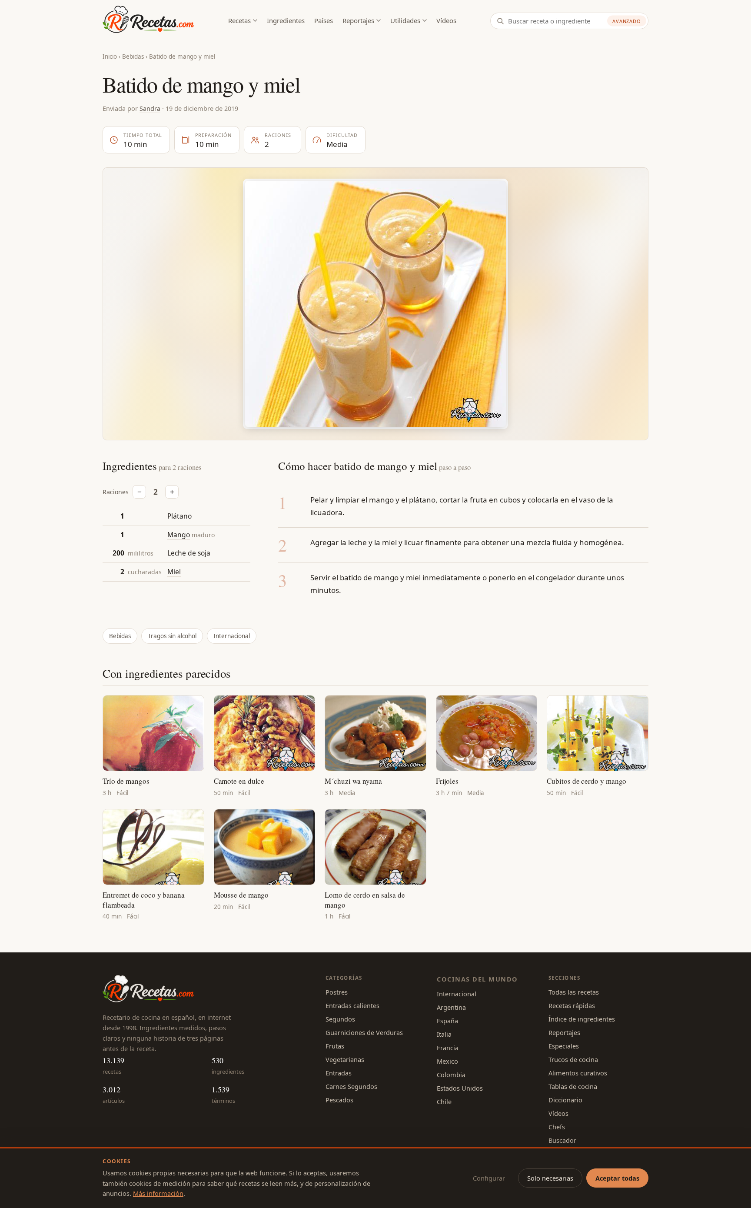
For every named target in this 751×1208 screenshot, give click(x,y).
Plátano (179, 516)
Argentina (451, 1007)
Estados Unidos (460, 1088)
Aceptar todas (617, 1178)
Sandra (150, 108)
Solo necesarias (550, 1178)
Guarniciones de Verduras (364, 1032)
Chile (444, 1101)
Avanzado (626, 21)
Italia (444, 1034)
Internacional (231, 636)
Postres (337, 992)
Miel (174, 571)
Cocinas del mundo (477, 979)
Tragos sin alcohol (172, 636)
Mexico (447, 1061)
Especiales (563, 1046)
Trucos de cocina (573, 1059)
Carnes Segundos (351, 1086)
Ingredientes (286, 20)
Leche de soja (188, 553)
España (447, 1020)
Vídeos (446, 20)
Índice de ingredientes (581, 1019)
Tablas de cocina (572, 1086)
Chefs (556, 1126)
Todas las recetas (573, 992)
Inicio (110, 56)
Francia (448, 1047)
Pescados (339, 1099)
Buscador (562, 1140)
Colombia (451, 1074)
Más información (158, 1193)
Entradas (339, 1072)
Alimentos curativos (577, 1072)
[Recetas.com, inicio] (148, 21)
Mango (178, 534)
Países (323, 20)
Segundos (340, 1019)
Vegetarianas (345, 1059)
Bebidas (133, 56)
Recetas (239, 20)
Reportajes (358, 20)
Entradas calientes (352, 1005)
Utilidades (405, 20)
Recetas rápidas (571, 1005)
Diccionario (565, 1099)
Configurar (489, 1178)
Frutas (335, 1046)
